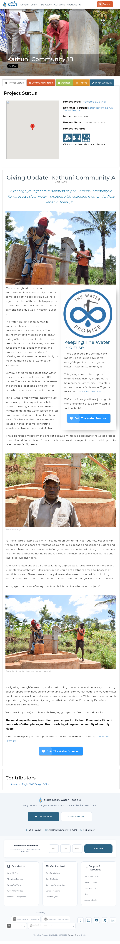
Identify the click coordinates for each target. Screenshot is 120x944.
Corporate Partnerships (55, 885)
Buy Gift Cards (52, 879)
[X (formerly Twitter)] (105, 920)
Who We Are (12, 873)
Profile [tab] (42, 82)
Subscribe (98, 848)
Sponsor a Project (76, 816)
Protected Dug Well (94, 101)
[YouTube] (97, 920)
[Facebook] (80, 920)
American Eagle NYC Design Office (30, 784)
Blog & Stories (90, 888)
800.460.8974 (35, 830)
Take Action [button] (45, 4)
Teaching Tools (91, 882)
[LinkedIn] (113, 920)
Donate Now (45, 816)
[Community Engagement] (76, 138)
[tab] (14, 82)
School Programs (53, 891)
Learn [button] (34, 4)
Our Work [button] (59, 4)
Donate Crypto (52, 897)
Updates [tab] (65, 82)
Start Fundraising (53, 873)
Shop (87, 894)
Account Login (91, 900)
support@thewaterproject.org (62, 830)
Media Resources (91, 876)
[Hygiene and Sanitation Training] (86, 138)
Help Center (89, 830)
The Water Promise (89, 391)
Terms (77, 935)
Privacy (71, 935)
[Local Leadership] (67, 138)
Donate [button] (24, 4)
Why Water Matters (15, 891)
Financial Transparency (17, 897)
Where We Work (14, 885)
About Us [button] (72, 4)
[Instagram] (88, 920)
